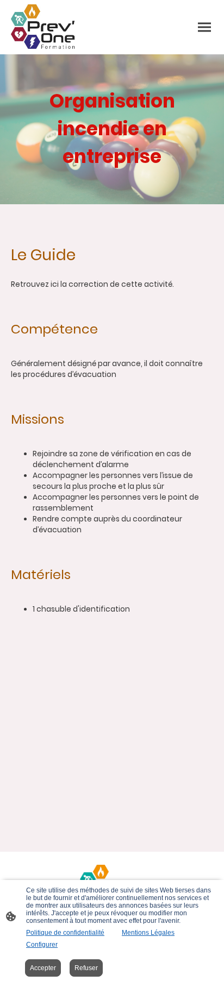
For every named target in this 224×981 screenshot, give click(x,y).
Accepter (43, 968)
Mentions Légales (148, 932)
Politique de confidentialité (65, 932)
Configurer (42, 944)
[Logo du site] (43, 27)
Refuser (86, 968)
